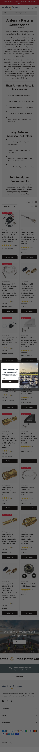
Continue (10, 381)
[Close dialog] (37, 364)
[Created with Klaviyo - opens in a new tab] (19, 388)
